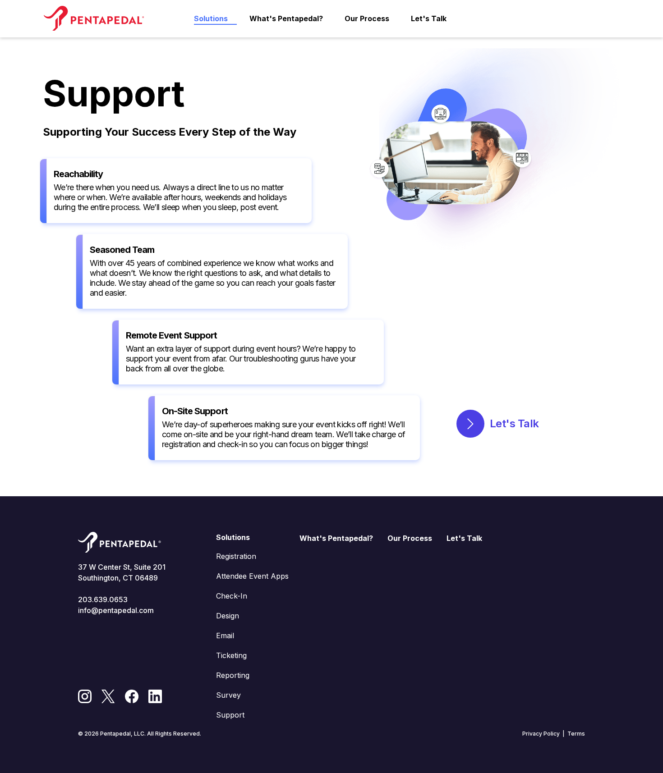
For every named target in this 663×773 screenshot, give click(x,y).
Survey (228, 695)
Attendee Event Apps (252, 576)
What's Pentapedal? (286, 18)
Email (225, 635)
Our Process (367, 18)
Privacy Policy (541, 733)
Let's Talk (429, 18)
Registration (236, 556)
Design (227, 615)
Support (230, 714)
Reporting (232, 675)
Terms (576, 733)
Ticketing (231, 655)
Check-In (231, 595)
